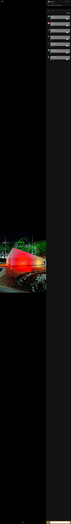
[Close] (2, 1)
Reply (53, 19)
